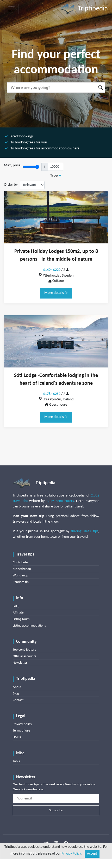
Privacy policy (22, 724)
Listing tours (21, 619)
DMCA (17, 737)
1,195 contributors (60, 501)
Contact (18, 700)
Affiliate (18, 612)
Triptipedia (92, 8)
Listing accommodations (29, 625)
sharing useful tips (84, 531)
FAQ (15, 606)
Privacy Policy (71, 853)
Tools (16, 761)
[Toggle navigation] (11, 9)
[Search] (100, 87)
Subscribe (56, 810)
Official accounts (24, 656)
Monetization (22, 569)
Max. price (12, 165)
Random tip (21, 582)
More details (54, 293)
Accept (92, 853)
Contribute (20, 562)
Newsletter (20, 662)
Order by (11, 185)
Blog (16, 693)
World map (20, 575)
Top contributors (24, 649)
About (17, 687)
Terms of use (21, 730)
